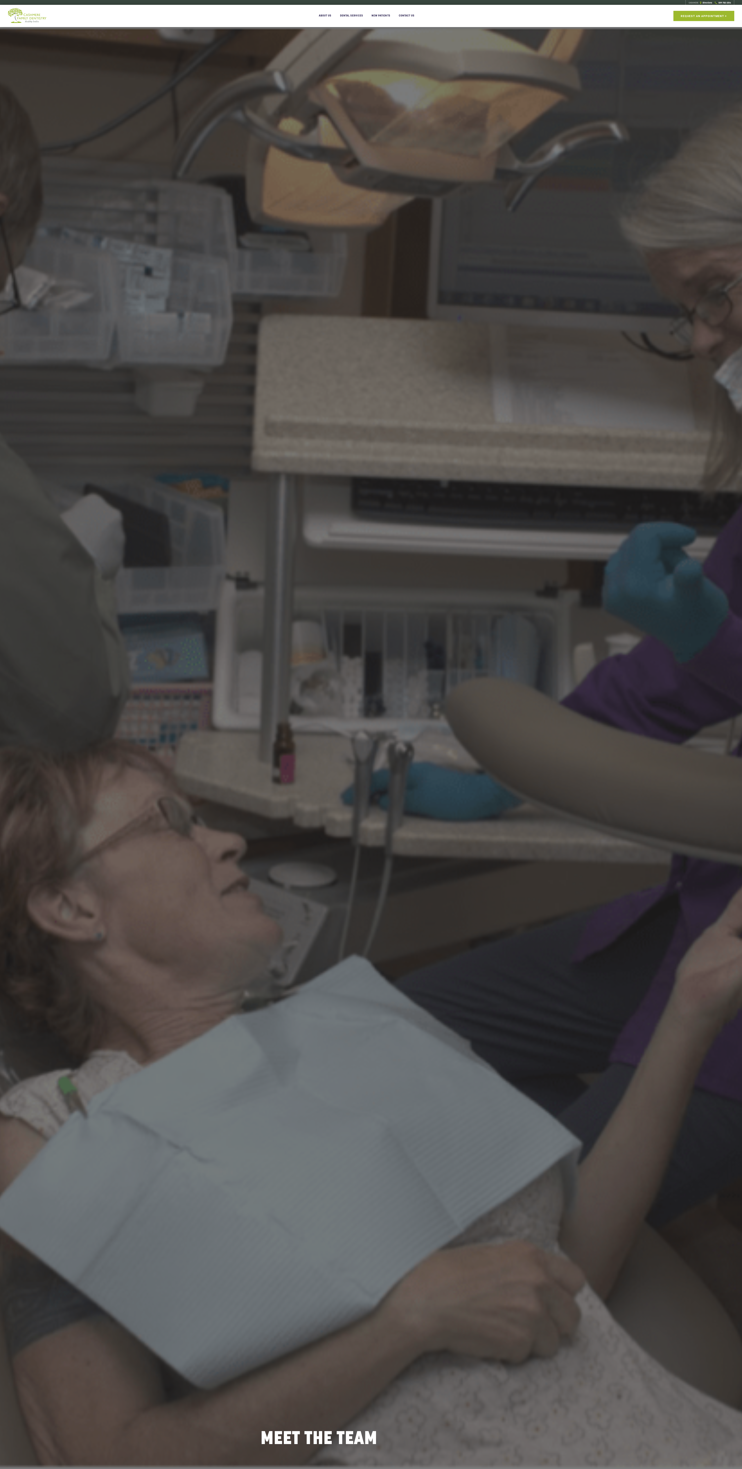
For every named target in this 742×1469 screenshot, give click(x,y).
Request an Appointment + (704, 16)
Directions (700, 2)
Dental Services (351, 15)
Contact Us (407, 15)
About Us (325, 15)
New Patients (381, 15)
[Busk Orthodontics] (27, 16)
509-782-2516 (724, 2)
